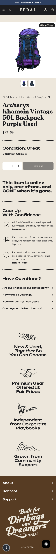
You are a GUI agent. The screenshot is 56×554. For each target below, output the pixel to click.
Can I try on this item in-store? (22, 308)
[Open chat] (46, 544)
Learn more (18, 229)
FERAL (31, 547)
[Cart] (52, 9)
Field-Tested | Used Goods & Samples (24, 97)
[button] (6, 548)
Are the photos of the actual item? (25, 287)
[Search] (10, 9)
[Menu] (3, 9)
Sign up (16, 244)
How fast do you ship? (17, 294)
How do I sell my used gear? (20, 301)
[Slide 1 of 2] (24, 83)
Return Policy (19, 262)
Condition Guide (13, 154)
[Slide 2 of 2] (32, 83)
